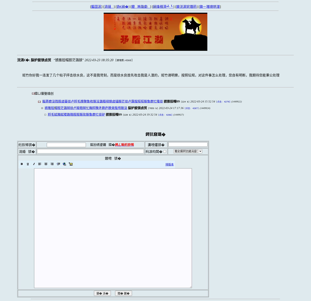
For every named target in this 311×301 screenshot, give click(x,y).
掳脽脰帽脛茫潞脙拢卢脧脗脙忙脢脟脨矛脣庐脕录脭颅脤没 (86, 108)
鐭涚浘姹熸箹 (186, 6)
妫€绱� (122, 6)
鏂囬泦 (96, 6)
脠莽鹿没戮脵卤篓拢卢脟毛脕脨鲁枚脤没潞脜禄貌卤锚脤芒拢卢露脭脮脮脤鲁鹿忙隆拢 (102, 101)
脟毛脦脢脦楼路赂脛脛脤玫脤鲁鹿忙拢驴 (76, 114)
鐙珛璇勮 (140, 6)
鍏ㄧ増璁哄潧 (210, 6)
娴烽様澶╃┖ (163, 6)
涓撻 (109, 6)
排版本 (169, 164)
